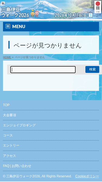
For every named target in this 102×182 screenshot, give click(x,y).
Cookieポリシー (87, 176)
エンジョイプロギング (19, 125)
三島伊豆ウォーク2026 (23, 176)
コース (8, 135)
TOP (6, 105)
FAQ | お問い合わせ (17, 166)
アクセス (9, 156)
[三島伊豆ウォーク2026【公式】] (51, 15)
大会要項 (9, 115)
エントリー (11, 145)
